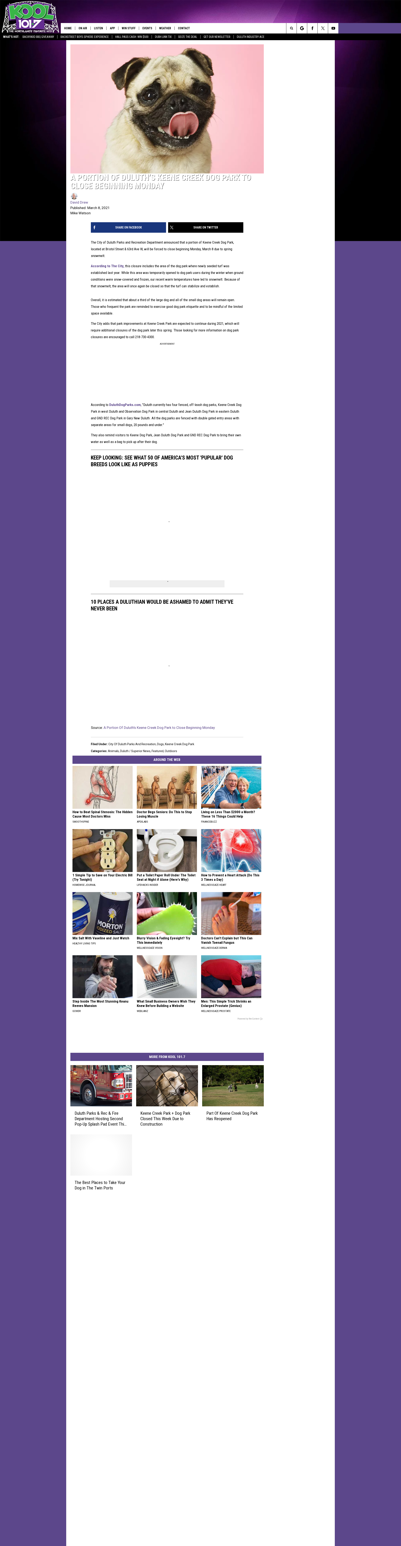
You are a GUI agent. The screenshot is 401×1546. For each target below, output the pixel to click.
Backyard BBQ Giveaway (38, 37)
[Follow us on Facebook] (312, 28)
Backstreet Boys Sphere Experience (85, 37)
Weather (165, 28)
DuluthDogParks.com (125, 405)
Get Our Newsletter (217, 37)
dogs (160, 744)
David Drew (79, 202)
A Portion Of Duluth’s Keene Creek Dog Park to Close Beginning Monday (159, 727)
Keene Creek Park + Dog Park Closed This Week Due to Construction (165, 1119)
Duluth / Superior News (135, 751)
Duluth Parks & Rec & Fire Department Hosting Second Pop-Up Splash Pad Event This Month (100, 1119)
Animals (113, 751)
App (112, 28)
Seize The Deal (187, 37)
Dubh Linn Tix (163, 37)
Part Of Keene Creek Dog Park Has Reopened (232, 1116)
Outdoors (171, 751)
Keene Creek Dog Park (179, 744)
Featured (158, 751)
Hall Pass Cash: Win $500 (131, 37)
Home (68, 28)
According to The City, (107, 266)
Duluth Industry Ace (250, 37)
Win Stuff (129, 28)
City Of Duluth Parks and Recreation (132, 744)
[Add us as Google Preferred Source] (302, 28)
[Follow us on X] (323, 28)
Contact (184, 28)
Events (147, 28)
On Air (83, 28)
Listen (98, 28)
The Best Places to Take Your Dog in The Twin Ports (100, 1185)
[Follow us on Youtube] (333, 28)
